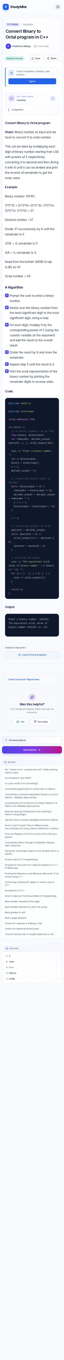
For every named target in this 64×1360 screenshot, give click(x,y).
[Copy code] (54, 403)
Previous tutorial (17, 740)
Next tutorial (30, 750)
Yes (23, 721)
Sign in (32, 81)
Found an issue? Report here (24, 679)
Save (37, 58)
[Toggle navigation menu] (57, 6)
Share (53, 58)
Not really (43, 721)
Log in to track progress (34, 654)
